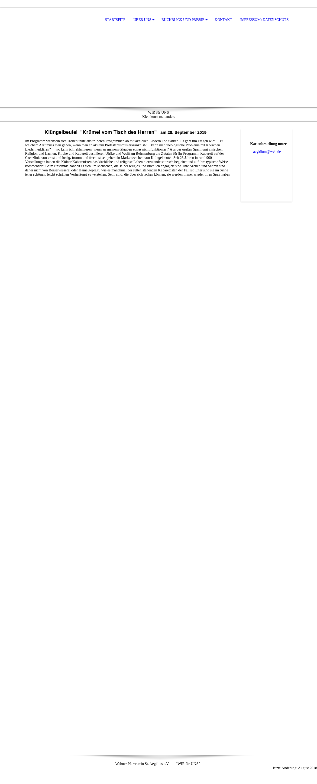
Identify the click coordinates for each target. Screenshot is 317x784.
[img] (48, 20)
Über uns (142, 20)
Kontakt (223, 20)
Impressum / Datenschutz (264, 20)
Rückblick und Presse (183, 20)
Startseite (115, 20)
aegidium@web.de (267, 152)
